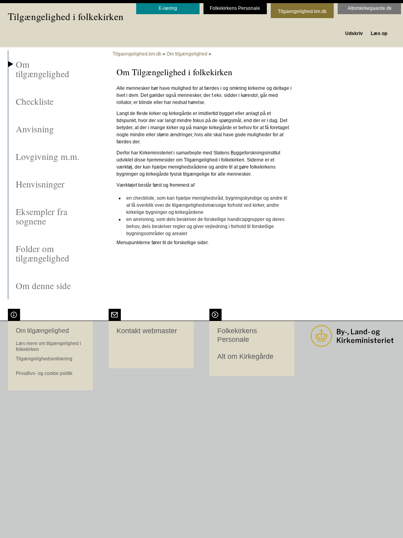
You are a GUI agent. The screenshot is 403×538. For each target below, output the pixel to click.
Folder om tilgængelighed (42, 253)
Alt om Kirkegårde (245, 356)
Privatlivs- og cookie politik (44, 373)
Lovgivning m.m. (47, 156)
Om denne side (43, 285)
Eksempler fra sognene (41, 216)
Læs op (379, 33)
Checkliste (35, 101)
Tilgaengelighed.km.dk (137, 54)
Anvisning (35, 129)
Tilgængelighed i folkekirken (66, 16)
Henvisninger (40, 184)
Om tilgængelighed (42, 69)
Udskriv (354, 33)
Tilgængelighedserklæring (44, 359)
